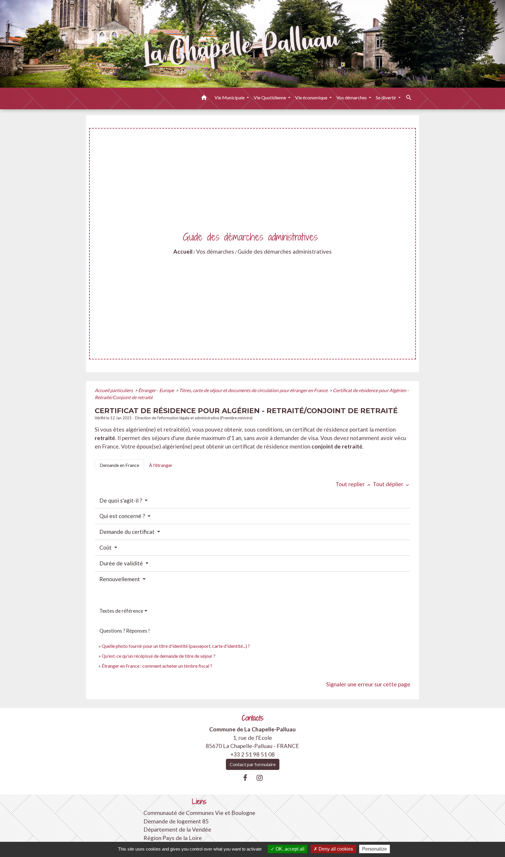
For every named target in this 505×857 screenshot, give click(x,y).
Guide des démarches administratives (285, 251)
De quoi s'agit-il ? (121, 500)
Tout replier (353, 484)
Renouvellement (120, 579)
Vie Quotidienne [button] (270, 97)
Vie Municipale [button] (230, 97)
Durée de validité (121, 563)
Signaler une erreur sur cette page (368, 684)
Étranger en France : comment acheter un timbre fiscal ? (157, 666)
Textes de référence (121, 611)
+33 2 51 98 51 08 (252, 754)
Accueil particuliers (114, 390)
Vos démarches (215, 251)
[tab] (119, 465)
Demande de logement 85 (176, 821)
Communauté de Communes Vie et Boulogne (199, 812)
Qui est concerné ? (122, 516)
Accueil (183, 251)
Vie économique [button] (311, 97)
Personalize (374, 848)
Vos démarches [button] (352, 97)
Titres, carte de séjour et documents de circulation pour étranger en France (253, 390)
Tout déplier (391, 484)
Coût (106, 547)
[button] (204, 98)
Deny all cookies (335, 848)
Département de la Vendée (177, 829)
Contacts (253, 718)
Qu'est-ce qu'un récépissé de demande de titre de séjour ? (158, 656)
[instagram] (260, 777)
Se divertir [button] (386, 97)
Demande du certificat (127, 531)
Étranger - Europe (156, 390)
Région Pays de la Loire (172, 838)
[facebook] (245, 777)
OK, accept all (289, 848)
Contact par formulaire (253, 764)
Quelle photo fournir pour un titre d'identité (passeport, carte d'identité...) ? (176, 646)
